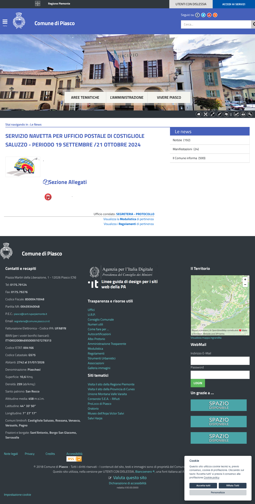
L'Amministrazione (125, 114)
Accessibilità (74, 453)
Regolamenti (96, 353)
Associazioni (96, 363)
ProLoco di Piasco (99, 403)
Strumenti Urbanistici (102, 358)
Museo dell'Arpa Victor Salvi (106, 413)
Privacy (30, 453)
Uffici (91, 309)
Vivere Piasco (169, 97)
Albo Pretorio (96, 339)
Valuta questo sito (130, 477)
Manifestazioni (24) (185, 149)
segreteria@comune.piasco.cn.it (32, 321)
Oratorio (93, 408)
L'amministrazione (126, 97)
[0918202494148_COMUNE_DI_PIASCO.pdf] (48, 196)
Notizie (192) (181, 140)
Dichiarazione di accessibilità (127, 483)
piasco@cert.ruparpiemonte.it (30, 314)
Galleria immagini (99, 368)
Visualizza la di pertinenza (128, 219)
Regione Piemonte (59, 3)
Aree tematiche (85, 97)
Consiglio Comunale (101, 319)
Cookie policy (211, 477)
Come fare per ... (98, 329)
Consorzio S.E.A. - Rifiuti (104, 398)
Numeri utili (95, 324)
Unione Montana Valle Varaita (107, 394)
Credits (50, 453)
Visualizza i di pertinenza (129, 224)
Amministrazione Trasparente (107, 343)
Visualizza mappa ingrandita (206, 338)
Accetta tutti (203, 485)
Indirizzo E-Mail (201, 353)
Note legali (11, 453)
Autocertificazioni (99, 334)
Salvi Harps (95, 418)
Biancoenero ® (145, 471)
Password (197, 367)
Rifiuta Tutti (232, 485)
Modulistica (95, 348)
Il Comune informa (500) (188, 158)
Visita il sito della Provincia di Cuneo (111, 389)
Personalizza (218, 492)
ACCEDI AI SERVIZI (233, 4)
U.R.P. (92, 314)
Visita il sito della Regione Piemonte (111, 384)
